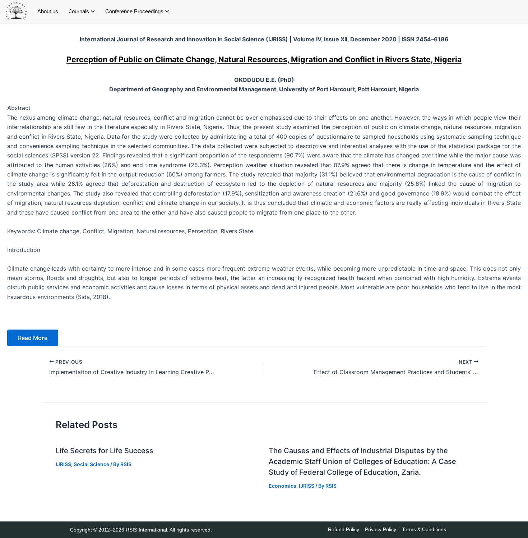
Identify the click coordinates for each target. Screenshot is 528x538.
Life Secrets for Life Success (104, 450)
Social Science (91, 464)
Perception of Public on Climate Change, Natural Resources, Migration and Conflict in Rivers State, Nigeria (264, 59)
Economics (282, 486)
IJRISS (63, 464)
